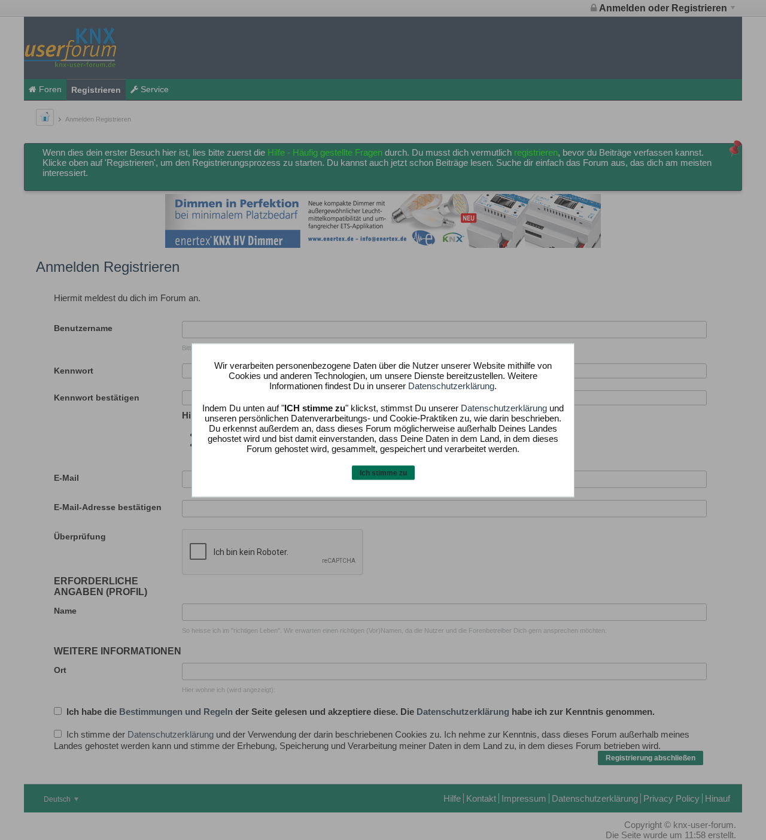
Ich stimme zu (383, 473)
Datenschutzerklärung (451, 386)
